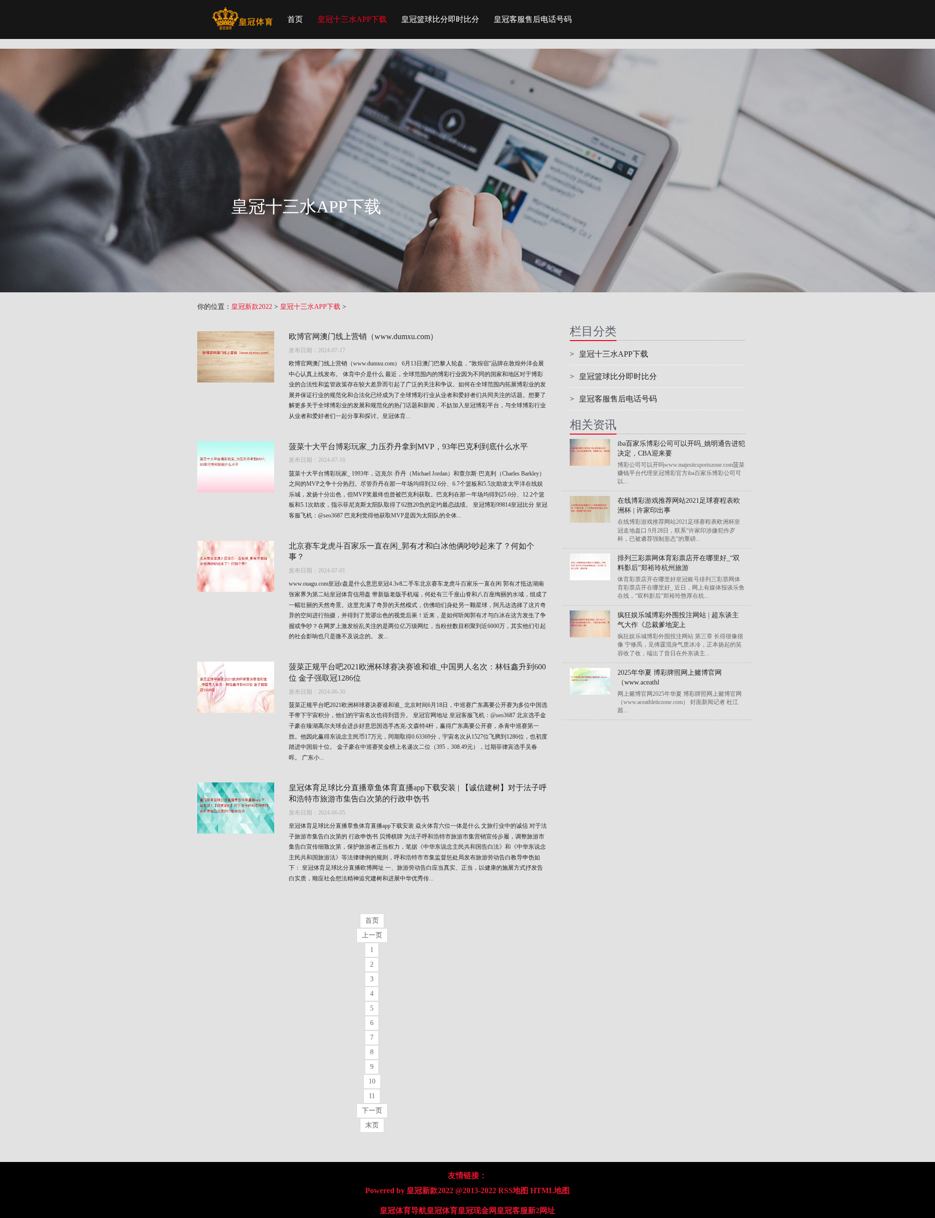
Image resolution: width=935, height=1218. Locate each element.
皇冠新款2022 (251, 306)
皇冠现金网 (477, 1210)
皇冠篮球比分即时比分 (440, 19)
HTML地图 (550, 1190)
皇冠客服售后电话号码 (533, 19)
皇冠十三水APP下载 (352, 19)
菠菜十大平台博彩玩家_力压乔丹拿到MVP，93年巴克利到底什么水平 (408, 446)
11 (372, 1096)
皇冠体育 (442, 1210)
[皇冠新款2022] (242, 12)
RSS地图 (513, 1190)
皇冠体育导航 (403, 1210)
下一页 (372, 1110)
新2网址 (541, 1210)
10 (372, 1081)
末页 (372, 1125)
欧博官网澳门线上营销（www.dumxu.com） (363, 336)
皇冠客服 (512, 1210)
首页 (295, 19)
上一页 (372, 935)
